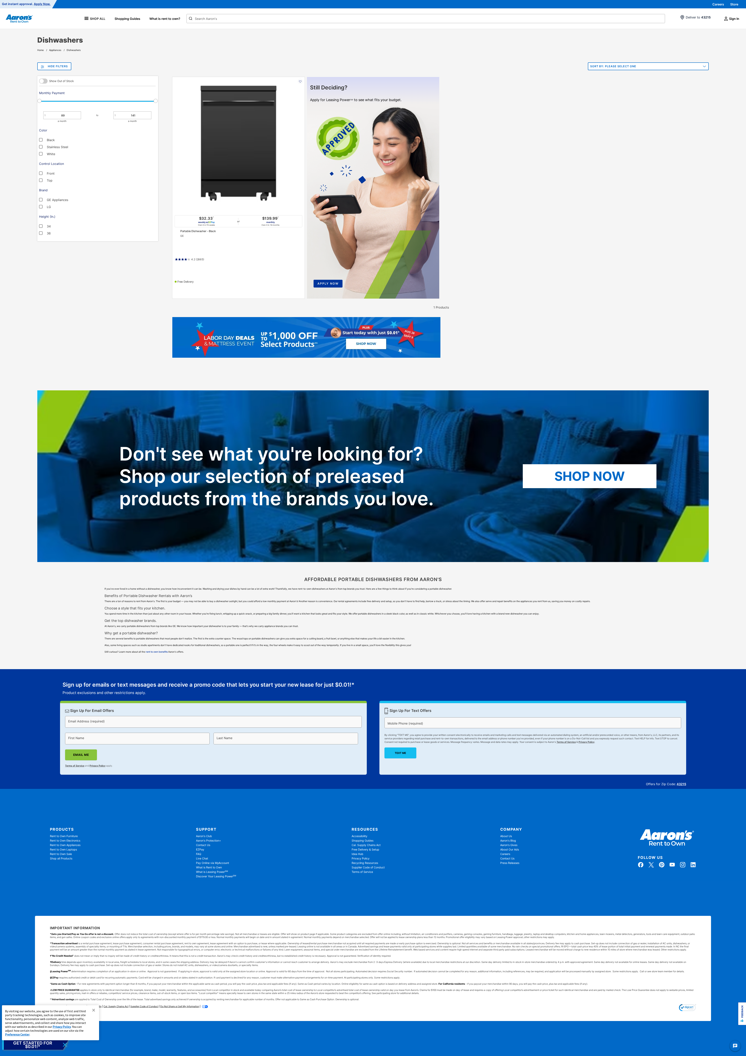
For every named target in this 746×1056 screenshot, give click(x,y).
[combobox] (425, 18)
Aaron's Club (204, 836)
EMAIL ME (81, 755)
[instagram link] (683, 865)
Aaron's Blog (508, 840)
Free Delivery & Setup (365, 849)
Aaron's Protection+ (208, 840)
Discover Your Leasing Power (216, 876)
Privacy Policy (97, 765)
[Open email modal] (35, 1044)
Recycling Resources (365, 863)
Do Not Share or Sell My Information (179, 1006)
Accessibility (359, 836)
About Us (506, 836)
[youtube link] (672, 865)
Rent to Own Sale (61, 854)
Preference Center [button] (17, 1034)
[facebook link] (641, 865)
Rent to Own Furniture (64, 836)
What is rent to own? (164, 19)
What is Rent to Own (209, 867)
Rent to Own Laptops (63, 849)
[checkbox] (81, 140)
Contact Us (203, 845)
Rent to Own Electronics (65, 840)
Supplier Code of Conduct (368, 867)
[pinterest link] (662, 865)
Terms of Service (74, 765)
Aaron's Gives (508, 845)
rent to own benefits (157, 651)
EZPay (200, 849)
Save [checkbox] (300, 81)
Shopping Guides (127, 19)
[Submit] (190, 19)
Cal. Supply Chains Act (366, 845)
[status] (208, 689)
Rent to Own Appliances (65, 845)
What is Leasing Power (212, 871)
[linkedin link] (693, 865)
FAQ (198, 854)
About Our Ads (509, 849)
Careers (718, 4)
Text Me (400, 752)
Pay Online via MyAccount (212, 863)
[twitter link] (651, 865)
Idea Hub (357, 854)
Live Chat (202, 858)
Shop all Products (61, 858)
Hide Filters (58, 66)
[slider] (39, 101)
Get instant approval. (26, 4)
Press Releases (509, 863)
